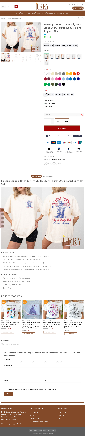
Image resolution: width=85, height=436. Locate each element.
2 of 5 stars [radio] (15, 362)
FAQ (59, 418)
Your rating (8, 359)
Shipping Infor (48, 176)
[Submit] (16, 6)
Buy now (62, 128)
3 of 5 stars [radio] (26, 362)
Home (18, 13)
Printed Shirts (55, 159)
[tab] (36, 176)
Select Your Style (50, 51)
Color (46, 69)
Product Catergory (54, 13)
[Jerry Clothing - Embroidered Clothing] (42, 6)
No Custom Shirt (50, 103)
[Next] (38, 37)
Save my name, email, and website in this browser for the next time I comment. (32, 389)
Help (66, 13)
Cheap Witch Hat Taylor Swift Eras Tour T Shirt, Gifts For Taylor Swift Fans (10, 324)
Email (46, 380)
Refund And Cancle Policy (39, 422)
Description (36, 176)
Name (6, 380)
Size (45, 91)
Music (9, 19)
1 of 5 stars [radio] (6, 362)
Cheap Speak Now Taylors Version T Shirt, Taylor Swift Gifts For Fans (52, 324)
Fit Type (47, 41)
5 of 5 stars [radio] (51, 362)
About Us (61, 415)
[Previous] (4, 37)
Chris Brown (41, 13)
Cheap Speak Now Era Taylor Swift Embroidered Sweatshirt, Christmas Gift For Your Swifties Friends (31, 325)
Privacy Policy (34, 412)
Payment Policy (35, 418)
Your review (8, 365)
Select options (7, 332)
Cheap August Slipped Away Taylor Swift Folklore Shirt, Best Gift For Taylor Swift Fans (73, 325)
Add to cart (62, 121)
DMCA (32, 415)
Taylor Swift (16, 19)
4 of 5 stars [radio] (38, 362)
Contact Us (62, 412)
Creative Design (49, 100)
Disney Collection (28, 13)
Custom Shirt (49, 106)
